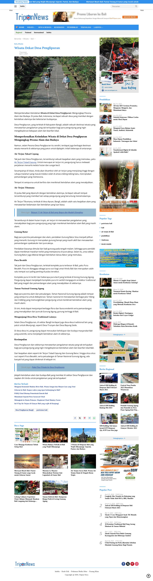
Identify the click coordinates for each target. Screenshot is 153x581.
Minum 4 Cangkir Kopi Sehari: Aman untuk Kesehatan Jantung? (125, 282)
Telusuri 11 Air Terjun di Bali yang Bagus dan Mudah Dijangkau (57, 212)
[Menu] (16, 6)
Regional (19, 32)
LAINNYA (97, 27)
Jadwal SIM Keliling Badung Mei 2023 (107, 407)
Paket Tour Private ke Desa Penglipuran (48, 367)
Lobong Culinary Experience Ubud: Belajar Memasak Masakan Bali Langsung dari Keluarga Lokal (26, 499)
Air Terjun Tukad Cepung (25, 162)
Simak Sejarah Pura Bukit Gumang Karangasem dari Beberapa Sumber (118, 535)
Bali (15, 44)
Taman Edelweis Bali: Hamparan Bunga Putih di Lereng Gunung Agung (55, 499)
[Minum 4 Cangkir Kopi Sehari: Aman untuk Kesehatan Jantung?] (106, 282)
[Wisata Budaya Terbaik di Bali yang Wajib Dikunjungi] (55, 435)
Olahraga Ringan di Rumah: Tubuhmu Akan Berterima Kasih (125, 325)
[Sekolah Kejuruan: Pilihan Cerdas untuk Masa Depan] (106, 119)
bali (102, 228)
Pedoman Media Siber (79, 571)
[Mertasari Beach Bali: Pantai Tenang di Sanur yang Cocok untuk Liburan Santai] (27, 461)
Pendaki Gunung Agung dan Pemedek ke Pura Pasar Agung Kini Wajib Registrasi (129, 408)
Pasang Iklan (94, 571)
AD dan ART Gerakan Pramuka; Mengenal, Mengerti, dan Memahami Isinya (125, 108)
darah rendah (106, 244)
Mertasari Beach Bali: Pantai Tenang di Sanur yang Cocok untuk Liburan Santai (98, 2)
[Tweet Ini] (80, 418)
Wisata (20, 44)
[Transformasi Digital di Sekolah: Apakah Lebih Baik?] (106, 151)
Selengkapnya (118, 335)
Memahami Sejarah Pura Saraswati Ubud (29, 397)
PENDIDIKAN (72, 27)
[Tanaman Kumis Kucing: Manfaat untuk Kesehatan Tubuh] (106, 293)
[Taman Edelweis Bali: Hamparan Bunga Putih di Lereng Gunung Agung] (55, 488)
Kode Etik (65, 571)
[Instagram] (137, 564)
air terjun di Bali (107, 232)
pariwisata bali (42, 410)
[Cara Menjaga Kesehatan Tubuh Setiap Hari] (27, 435)
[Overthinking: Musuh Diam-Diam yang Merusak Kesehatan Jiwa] (106, 304)
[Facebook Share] (75, 418)
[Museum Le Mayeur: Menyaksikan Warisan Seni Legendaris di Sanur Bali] (55, 461)
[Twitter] (128, 564)
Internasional (39, 32)
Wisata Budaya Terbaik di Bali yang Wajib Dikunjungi (54, 446)
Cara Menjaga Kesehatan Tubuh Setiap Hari (26, 446)
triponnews (23, 52)
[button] (136, 6)
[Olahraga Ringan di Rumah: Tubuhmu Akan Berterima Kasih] (106, 325)
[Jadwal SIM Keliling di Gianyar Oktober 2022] (130, 419)
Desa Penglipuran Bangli (24, 410)
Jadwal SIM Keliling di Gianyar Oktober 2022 (129, 427)
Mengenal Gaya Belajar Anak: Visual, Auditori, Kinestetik (124, 129)
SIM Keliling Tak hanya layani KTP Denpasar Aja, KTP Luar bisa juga (109, 428)
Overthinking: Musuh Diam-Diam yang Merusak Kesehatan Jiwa (125, 303)
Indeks (22, 6)
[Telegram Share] (89, 418)
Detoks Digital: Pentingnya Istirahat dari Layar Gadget (123, 314)
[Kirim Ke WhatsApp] (94, 418)
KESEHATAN (59, 27)
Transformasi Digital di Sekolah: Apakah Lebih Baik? (125, 151)
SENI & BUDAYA (44, 27)
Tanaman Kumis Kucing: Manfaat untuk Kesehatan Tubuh (125, 292)
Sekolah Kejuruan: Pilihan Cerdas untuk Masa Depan (125, 118)
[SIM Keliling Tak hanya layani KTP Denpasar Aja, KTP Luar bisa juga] (109, 419)
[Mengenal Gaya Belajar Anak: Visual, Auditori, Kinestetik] (106, 129)
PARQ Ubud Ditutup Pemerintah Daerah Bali (31, 393)
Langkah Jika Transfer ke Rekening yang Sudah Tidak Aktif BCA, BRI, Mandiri (120, 497)
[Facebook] (123, 564)
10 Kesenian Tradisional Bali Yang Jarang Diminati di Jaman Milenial (120, 525)
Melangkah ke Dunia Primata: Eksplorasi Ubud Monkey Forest (37, 400)
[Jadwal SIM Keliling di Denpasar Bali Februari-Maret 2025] (109, 378)
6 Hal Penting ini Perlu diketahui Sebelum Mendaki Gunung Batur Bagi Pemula (120, 544)
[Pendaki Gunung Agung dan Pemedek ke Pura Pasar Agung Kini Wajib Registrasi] (130, 398)
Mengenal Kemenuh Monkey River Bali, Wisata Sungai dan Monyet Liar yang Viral (44, 387)
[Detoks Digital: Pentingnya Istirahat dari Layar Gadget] (106, 314)
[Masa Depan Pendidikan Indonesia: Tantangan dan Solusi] (106, 140)
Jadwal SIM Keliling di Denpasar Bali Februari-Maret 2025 (108, 387)
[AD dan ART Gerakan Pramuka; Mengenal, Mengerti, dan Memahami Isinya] (106, 107)
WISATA (30, 27)
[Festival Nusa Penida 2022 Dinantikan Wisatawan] (130, 378)
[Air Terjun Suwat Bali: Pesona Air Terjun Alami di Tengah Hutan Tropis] (83, 461)
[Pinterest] (132, 564)
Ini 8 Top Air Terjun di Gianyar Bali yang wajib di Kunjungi (36, 403)
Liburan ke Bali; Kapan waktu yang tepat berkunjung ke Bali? (37, 390)
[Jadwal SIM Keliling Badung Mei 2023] (109, 398)
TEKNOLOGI (86, 27)
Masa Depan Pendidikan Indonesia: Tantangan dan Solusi (125, 140)
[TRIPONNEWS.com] (32, 17)
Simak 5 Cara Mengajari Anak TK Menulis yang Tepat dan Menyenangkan (120, 516)
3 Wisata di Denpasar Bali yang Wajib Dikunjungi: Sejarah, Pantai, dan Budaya (82, 447)
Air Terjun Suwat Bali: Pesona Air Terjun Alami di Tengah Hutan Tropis (83, 473)
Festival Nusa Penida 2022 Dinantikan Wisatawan (128, 387)
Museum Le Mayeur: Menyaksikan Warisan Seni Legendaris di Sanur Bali (52, 473)
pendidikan (105, 236)
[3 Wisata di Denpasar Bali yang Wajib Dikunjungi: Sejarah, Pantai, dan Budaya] (83, 435)
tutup (11, 10)
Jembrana (105, 240)
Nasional (28, 32)
